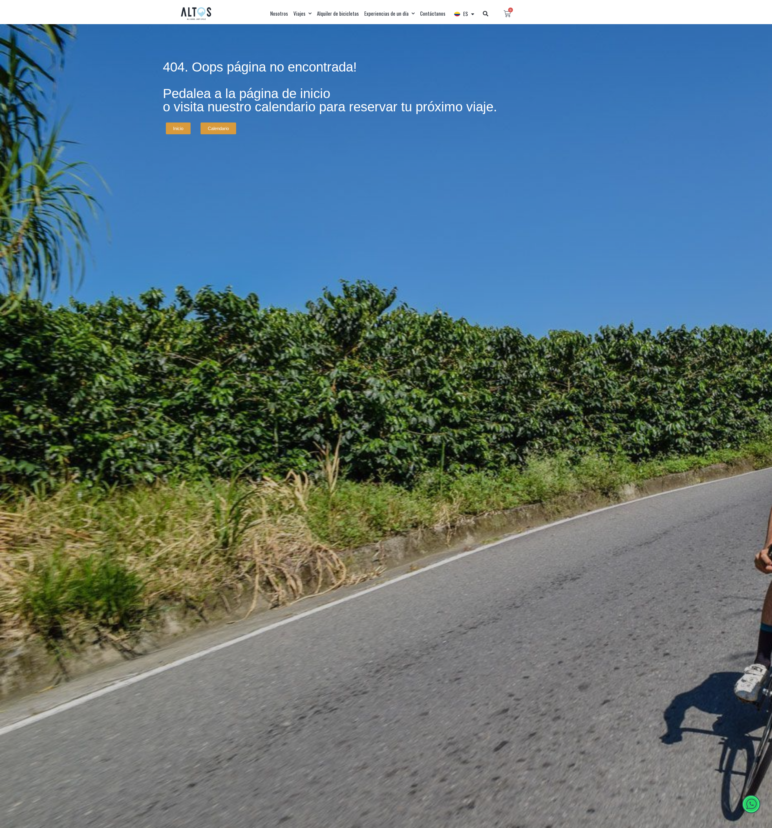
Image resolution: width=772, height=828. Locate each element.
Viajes (299, 13)
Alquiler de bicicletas (338, 13)
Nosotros (279, 13)
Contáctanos (432, 13)
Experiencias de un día (386, 13)
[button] (485, 14)
